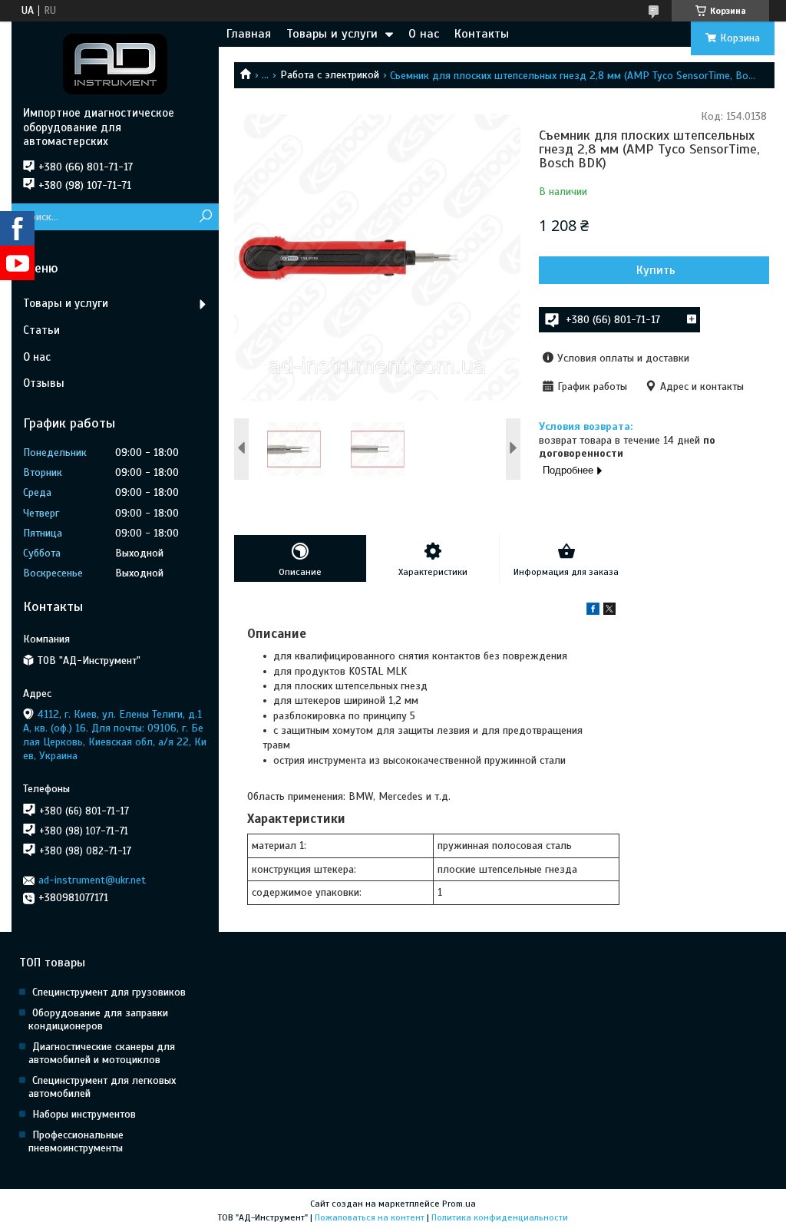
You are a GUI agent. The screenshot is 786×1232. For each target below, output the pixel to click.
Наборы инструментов (84, 1114)
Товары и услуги (332, 33)
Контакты (481, 33)
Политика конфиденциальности (499, 1217)
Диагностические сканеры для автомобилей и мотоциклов (101, 1053)
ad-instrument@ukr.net (92, 880)
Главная (248, 33)
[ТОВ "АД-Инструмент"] (115, 63)
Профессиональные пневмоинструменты (76, 1141)
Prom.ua (459, 1203)
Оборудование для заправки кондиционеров (98, 1019)
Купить (655, 270)
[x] (609, 611)
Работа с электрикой (329, 74)
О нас (423, 33)
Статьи (41, 330)
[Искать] (205, 216)
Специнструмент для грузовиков (109, 992)
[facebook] (592, 611)
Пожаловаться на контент (369, 1217)
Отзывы (43, 383)
